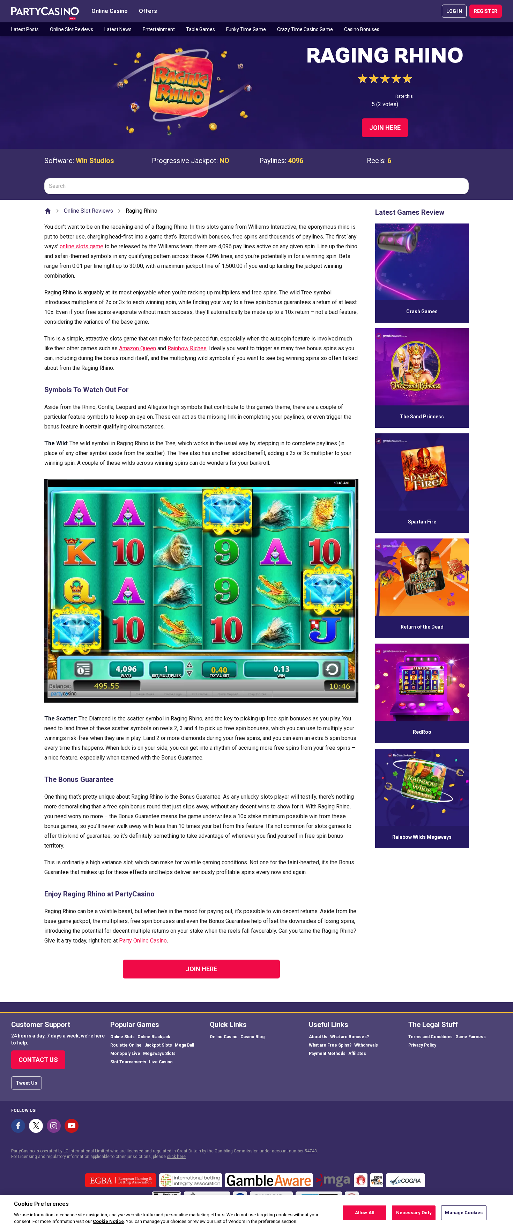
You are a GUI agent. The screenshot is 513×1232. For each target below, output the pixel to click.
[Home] (47, 210)
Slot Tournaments (128, 1061)
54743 (311, 1151)
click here (176, 1156)
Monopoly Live (125, 1053)
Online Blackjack (153, 1036)
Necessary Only (414, 1212)
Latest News (118, 29)
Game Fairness (470, 1036)
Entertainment (159, 29)
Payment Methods (327, 1053)
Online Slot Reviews (71, 29)
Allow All (364, 1212)
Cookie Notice (108, 1221)
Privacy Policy (422, 1045)
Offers (148, 11)
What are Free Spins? (330, 1045)
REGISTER (485, 11)
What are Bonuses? (349, 1036)
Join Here (385, 127)
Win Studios (95, 160)
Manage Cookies (464, 1212)
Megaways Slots (159, 1053)
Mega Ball (184, 1045)
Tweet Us (26, 1083)
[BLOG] (45, 11)
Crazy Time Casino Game (305, 29)
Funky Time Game (246, 29)
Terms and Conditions (430, 1036)
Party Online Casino (143, 940)
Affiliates (357, 1053)
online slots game (81, 246)
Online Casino (109, 11)
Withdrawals (366, 1045)
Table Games (200, 29)
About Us (318, 1036)
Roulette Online (126, 1045)
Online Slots (122, 1036)
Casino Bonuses (361, 29)
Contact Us (38, 1059)
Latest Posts (25, 29)
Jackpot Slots (158, 1045)
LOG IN (454, 11)
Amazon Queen (137, 348)
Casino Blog (252, 1036)
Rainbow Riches (187, 348)
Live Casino (161, 1061)
